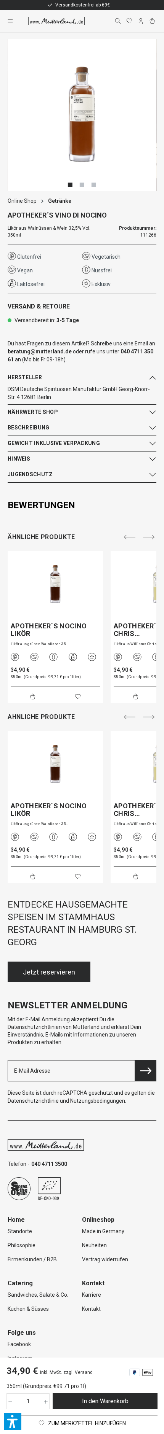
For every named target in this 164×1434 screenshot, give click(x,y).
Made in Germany (103, 1231)
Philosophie (21, 1245)
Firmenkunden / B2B (32, 1259)
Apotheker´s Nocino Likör (49, 630)
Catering (20, 1283)
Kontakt (91, 1309)
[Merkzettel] (130, 21)
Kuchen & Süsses (28, 1309)
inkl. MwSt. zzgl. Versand (66, 1372)
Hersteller (25, 377)
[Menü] (11, 21)
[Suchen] (118, 21)
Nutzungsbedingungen (97, 1101)
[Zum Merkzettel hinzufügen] (77, 696)
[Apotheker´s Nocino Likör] (55, 584)
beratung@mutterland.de (40, 351)
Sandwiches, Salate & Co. (38, 1295)
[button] (12, 1421)
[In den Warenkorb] (32, 696)
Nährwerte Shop (33, 412)
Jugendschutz (30, 474)
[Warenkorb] (153, 21)
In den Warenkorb (105, 1401)
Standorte (20, 1231)
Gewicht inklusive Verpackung (54, 443)
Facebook (19, 1344)
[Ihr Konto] (141, 21)
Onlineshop (98, 1219)
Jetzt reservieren (49, 972)
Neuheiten (94, 1245)
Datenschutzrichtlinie (33, 1101)
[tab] (80, 505)
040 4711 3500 (49, 1164)
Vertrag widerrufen (105, 1259)
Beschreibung (28, 427)
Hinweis (19, 459)
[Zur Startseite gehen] (56, 20)
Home (16, 1219)
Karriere (91, 1295)
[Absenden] (145, 1070)
